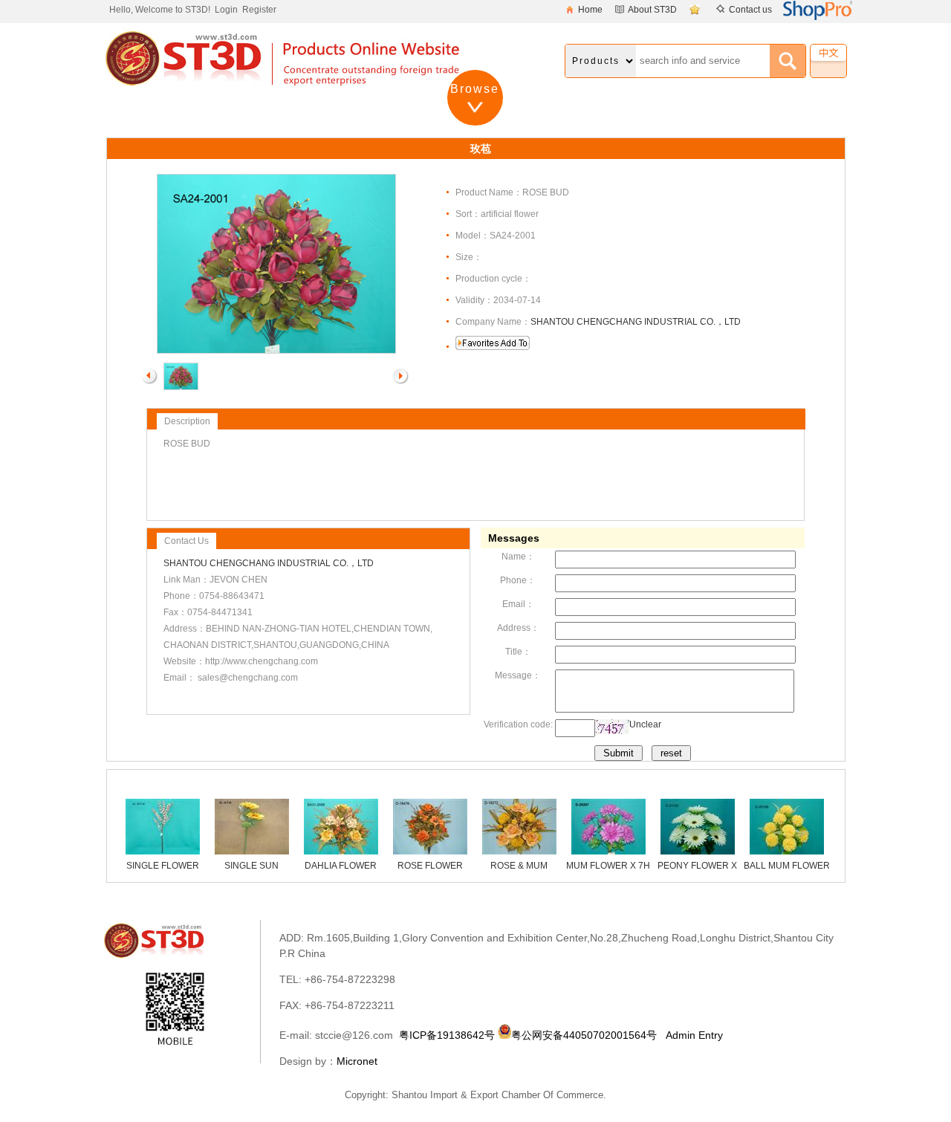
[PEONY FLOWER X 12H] (697, 851)
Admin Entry (694, 1035)
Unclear (645, 724)
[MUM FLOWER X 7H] (608, 851)
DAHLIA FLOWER (341, 865)
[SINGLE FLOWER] (163, 851)
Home (590, 9)
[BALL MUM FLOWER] (787, 851)
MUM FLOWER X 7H (608, 865)
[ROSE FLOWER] (430, 851)
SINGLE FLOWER (162, 865)
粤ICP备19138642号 (447, 1035)
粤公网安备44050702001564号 (584, 1035)
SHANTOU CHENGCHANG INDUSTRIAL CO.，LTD (635, 322)
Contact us (750, 9)
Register (259, 9)
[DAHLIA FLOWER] (341, 851)
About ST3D (652, 9)
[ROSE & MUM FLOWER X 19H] (519, 851)
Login (226, 9)
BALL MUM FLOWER (787, 865)
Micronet (357, 1061)
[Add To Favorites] (696, 9)
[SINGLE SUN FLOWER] (252, 851)
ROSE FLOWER (430, 865)
